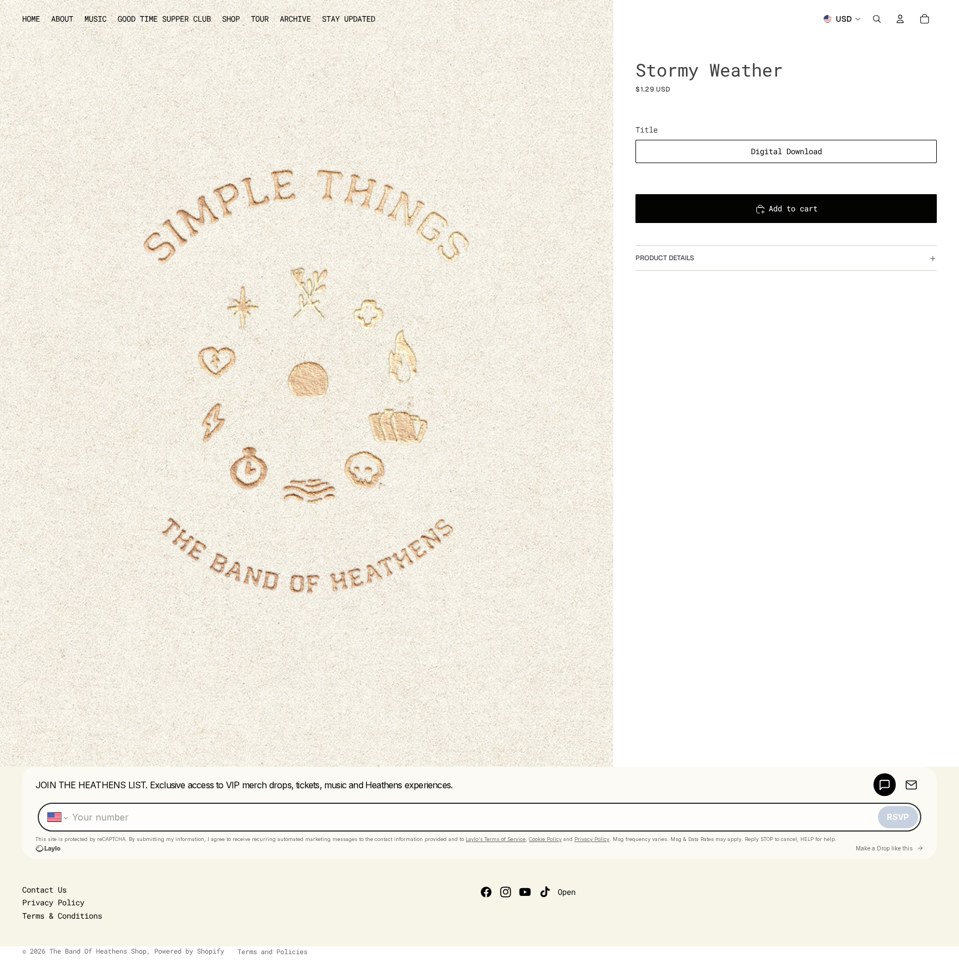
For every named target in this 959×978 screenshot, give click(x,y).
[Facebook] (486, 892)
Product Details (664, 258)
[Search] (877, 19)
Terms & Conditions (62, 915)
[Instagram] (505, 892)
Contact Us (44, 889)
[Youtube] (525, 892)
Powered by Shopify (189, 950)
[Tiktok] (545, 892)
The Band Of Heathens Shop (98, 950)
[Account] (900, 19)
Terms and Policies (272, 951)
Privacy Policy (53, 902)
